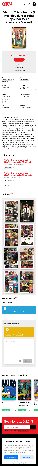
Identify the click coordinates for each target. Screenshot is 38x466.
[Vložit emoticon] (20, 361)
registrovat (19, 335)
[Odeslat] (33, 427)
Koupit (20, 60)
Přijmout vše (11, 457)
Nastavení (26, 457)
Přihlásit (29, 4)
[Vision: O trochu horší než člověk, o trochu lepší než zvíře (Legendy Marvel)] (11, 211)
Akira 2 (4, 402)
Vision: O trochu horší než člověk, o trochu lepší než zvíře (18, 161)
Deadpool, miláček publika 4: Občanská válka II (24, 404)
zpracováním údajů (23, 430)
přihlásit (8, 335)
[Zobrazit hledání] (25, 4)
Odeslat (27, 361)
